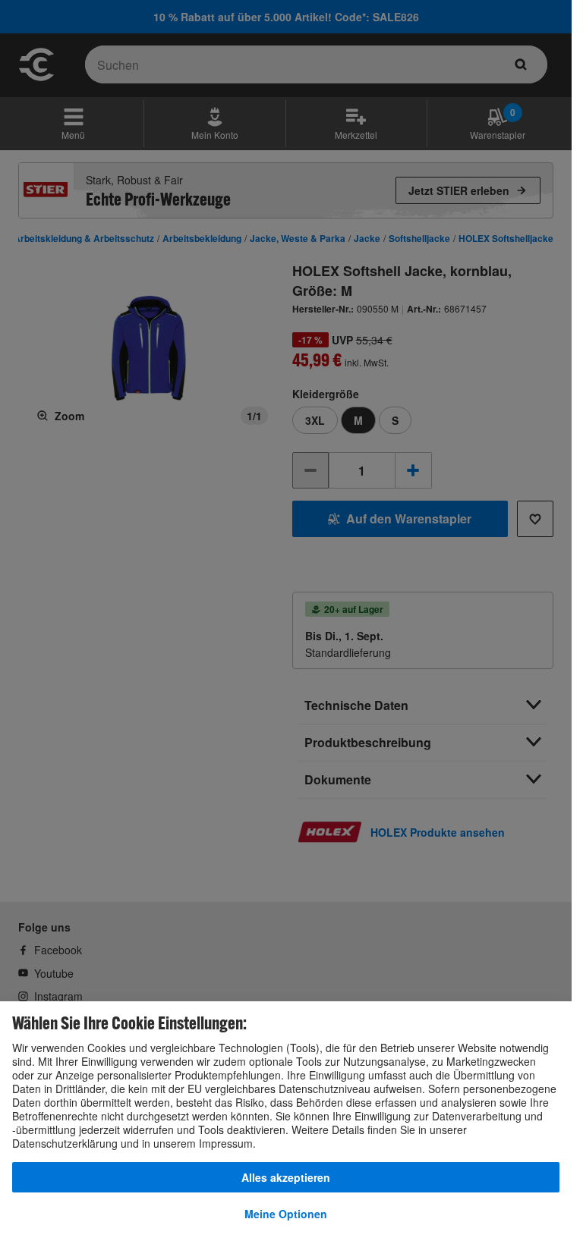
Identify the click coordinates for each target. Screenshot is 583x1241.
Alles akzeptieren (285, 1177)
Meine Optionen (285, 1213)
